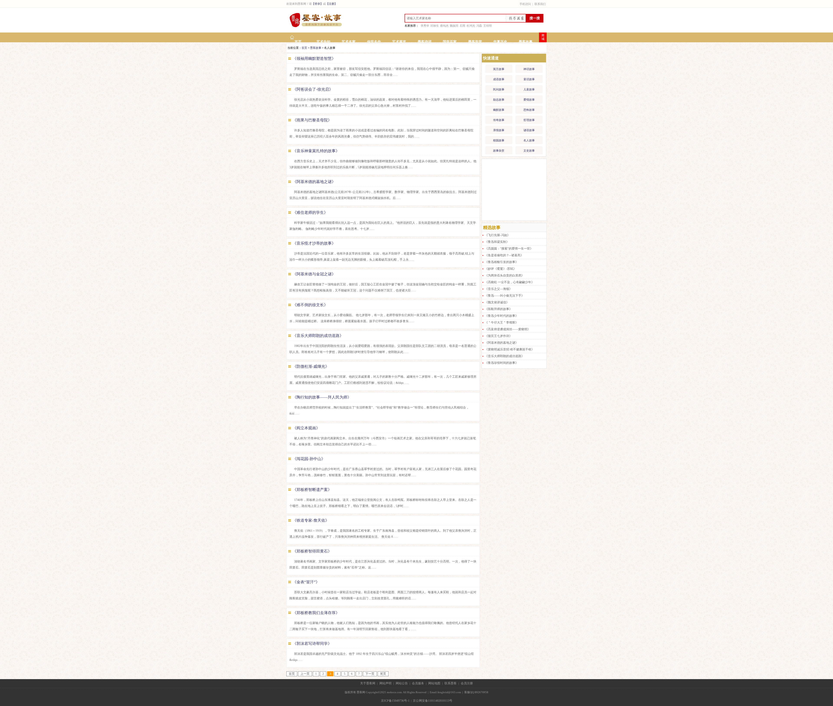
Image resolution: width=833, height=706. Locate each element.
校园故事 (498, 140)
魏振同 (454, 25)
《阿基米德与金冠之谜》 (314, 274)
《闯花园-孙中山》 (309, 459)
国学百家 (450, 42)
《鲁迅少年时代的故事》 (501, 315)
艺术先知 (323, 42)
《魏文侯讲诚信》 (497, 302)
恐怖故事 (529, 109)
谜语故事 (529, 130)
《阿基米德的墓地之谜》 (314, 182)
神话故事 (529, 69)
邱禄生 (434, 25)
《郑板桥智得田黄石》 (312, 551)
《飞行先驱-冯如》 (497, 235)
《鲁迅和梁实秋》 (497, 242)
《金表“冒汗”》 (306, 582)
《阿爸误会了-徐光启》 (313, 89)
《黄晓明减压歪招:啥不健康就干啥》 (509, 349)
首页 (298, 42)
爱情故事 (529, 99)
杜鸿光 (471, 25)
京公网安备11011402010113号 (432, 700)
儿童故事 (529, 89)
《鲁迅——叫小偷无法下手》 (504, 295)
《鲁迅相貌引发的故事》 (501, 262)
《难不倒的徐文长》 (310, 305)
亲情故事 (498, 130)
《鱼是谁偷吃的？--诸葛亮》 (504, 255)
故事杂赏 (498, 150)
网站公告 (402, 683)
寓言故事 (498, 69)
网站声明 (385, 683)
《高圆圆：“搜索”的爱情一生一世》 (509, 248)
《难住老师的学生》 (310, 212)
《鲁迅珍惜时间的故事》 (501, 362)
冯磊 (479, 25)
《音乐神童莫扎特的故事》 (316, 151)
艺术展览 (399, 42)
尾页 (383, 673)
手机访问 (525, 4)
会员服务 (418, 683)
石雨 (462, 25)
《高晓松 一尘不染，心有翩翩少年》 (509, 282)
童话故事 (529, 79)
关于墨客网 (367, 683)
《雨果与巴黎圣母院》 (312, 120)
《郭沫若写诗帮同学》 (312, 643)
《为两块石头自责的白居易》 (504, 275)
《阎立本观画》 (306, 428)
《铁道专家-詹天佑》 (311, 520)
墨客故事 (526, 42)
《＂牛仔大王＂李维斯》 (501, 322)
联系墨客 (450, 683)
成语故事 (498, 79)
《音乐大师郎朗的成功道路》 (318, 335)
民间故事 (498, 89)
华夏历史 (500, 42)
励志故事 (498, 99)
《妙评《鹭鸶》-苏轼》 (500, 268)
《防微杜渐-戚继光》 (311, 366)
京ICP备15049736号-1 (395, 700)
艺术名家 (349, 42)
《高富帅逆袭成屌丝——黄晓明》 (507, 329)
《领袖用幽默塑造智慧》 (314, 58)
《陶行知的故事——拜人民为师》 (322, 397)
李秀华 (425, 25)
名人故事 (529, 140)
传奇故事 (498, 120)
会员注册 (467, 683)
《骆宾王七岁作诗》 (498, 336)
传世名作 (374, 42)
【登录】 (317, 3)
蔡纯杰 (444, 25)
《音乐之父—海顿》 (498, 289)
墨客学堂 (475, 42)
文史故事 (529, 150)
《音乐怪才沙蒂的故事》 (314, 243)
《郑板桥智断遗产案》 (312, 489)
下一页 (369, 673)
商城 (542, 37)
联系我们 (540, 4)
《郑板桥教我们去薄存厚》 (316, 613)
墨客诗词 (424, 42)
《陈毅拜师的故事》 (498, 309)
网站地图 (434, 683)
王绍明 (487, 25)
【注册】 (331, 3)
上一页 (305, 673)
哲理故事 (529, 120)
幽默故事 (498, 109)
